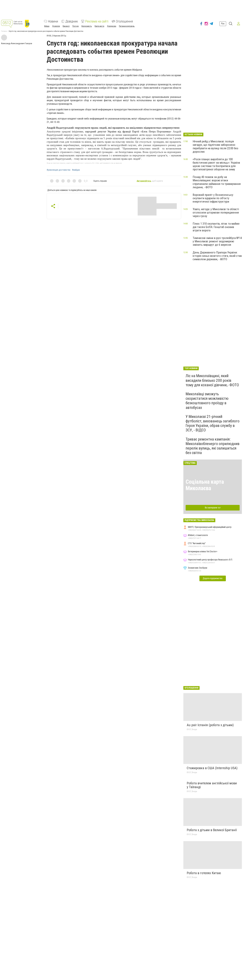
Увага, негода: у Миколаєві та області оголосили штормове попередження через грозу (216, 212)
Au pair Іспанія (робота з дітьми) (210, 725)
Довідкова (111, 26)
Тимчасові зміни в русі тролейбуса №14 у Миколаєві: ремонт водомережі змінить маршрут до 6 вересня (217, 241)
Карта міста (99, 26)
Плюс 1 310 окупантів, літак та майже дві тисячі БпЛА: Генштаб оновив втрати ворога (216, 227)
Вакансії (66, 26)
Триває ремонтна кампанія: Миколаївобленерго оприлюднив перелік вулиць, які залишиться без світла (212, 446)
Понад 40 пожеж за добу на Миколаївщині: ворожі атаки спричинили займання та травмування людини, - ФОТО (217, 182)
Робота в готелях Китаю (204, 873)
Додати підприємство (212, 578)
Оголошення (124, 21)
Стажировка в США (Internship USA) (212, 768)
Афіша (46, 26)
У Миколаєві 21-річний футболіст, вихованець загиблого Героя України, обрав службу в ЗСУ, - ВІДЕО (212, 423)
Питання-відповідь (127, 26)
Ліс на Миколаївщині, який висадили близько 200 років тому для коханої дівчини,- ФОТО (212, 380)
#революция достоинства (58, 170)
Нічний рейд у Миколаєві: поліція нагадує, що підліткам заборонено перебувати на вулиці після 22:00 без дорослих (215, 146)
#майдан (76, 170)
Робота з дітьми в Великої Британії (212, 830)
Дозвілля (56, 26)
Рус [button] (223, 23)
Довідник (71, 21)
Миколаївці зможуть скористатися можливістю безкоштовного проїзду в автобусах (207, 401)
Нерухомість (86, 26)
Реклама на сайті (96, 21)
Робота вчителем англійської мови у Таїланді (212, 785)
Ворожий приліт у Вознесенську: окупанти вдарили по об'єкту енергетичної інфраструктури (213, 198)
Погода (75, 26)
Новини (53, 21)
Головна (4, 31)
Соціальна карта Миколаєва (205, 485)
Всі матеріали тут (213, 507)
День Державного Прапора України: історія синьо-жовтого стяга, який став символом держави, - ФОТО (217, 256)
